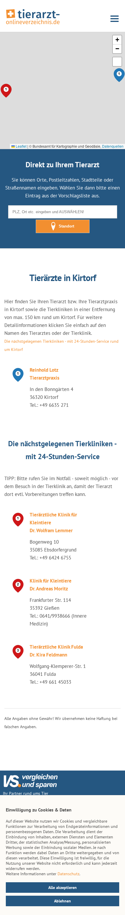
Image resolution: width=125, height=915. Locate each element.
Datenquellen (113, 146)
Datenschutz (68, 873)
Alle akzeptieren (62, 887)
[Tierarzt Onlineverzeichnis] (33, 24)
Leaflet (20, 146)
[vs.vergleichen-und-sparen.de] (30, 787)
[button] (117, 39)
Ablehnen (62, 901)
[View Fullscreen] (117, 61)
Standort (66, 226)
